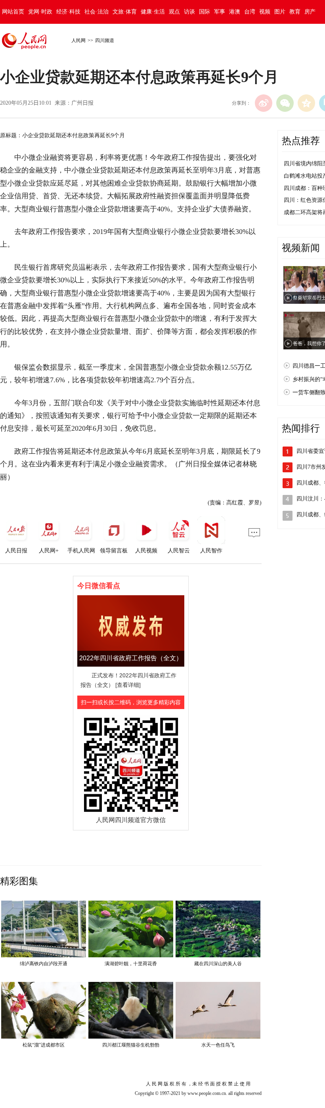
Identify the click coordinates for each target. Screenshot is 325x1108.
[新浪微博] (263, 103)
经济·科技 (68, 12)
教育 (294, 12)
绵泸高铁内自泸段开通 (43, 963)
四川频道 (104, 40)
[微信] (285, 103)
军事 (219, 12)
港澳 (234, 12)
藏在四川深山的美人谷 (218, 963)
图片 (279, 12)
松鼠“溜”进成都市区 (44, 1045)
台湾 (249, 12)
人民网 (78, 40)
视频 (264, 12)
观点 (174, 12)
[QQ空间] (306, 103)
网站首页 (13, 12)
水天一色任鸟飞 (218, 1045)
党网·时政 (40, 12)
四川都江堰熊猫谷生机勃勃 (130, 1045)
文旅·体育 (125, 12)
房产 (309, 12)
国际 (204, 12)
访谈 (189, 12)
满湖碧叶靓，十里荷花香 (131, 963)
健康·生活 (153, 12)
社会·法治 (96, 12)
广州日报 (82, 103)
